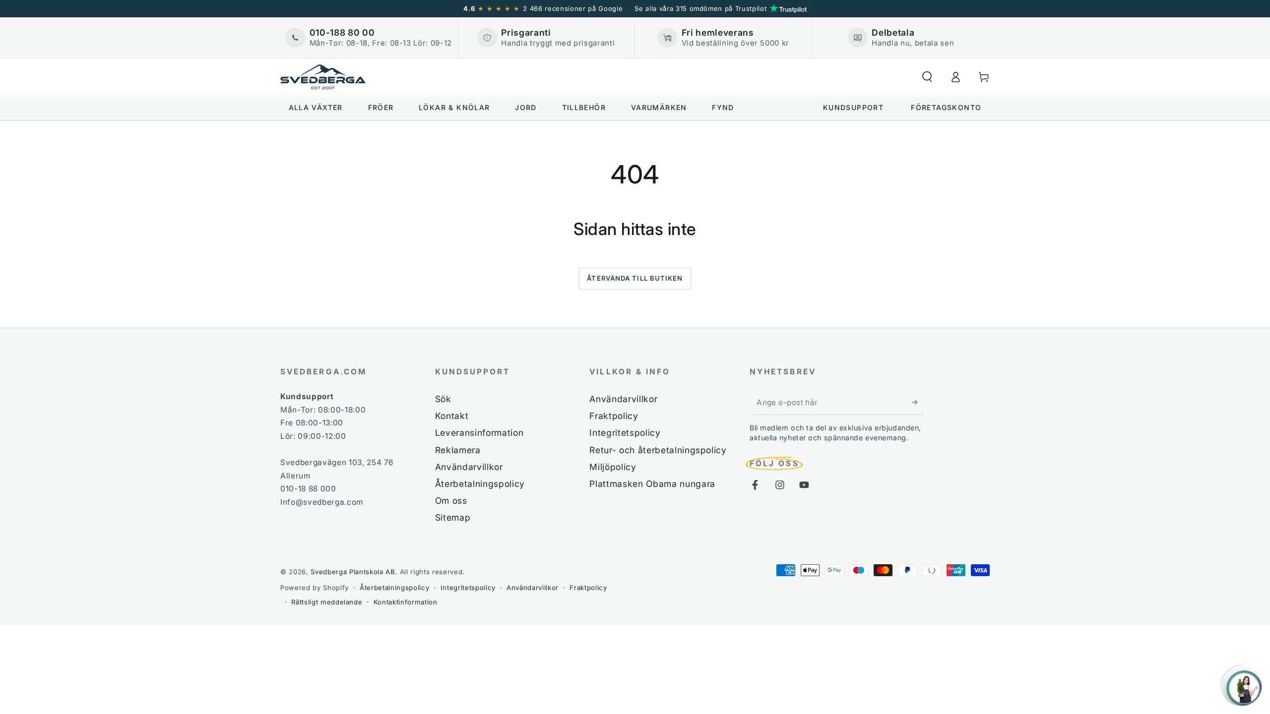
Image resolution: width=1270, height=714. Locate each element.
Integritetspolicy (624, 432)
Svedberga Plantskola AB (353, 572)
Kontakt (452, 416)
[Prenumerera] (918, 402)
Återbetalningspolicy (480, 483)
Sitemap (453, 517)
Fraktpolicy (613, 416)
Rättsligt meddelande (326, 602)
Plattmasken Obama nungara (652, 483)
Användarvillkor (469, 467)
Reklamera (458, 450)
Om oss (451, 500)
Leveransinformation (479, 432)
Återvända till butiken (635, 278)
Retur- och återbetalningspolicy (657, 450)
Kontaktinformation (406, 602)
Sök (443, 399)
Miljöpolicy (612, 467)
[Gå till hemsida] (323, 76)
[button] (927, 77)
